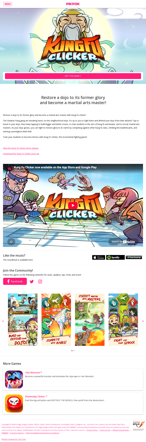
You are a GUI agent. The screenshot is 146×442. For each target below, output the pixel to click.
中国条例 (5, 433)
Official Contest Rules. (120, 430)
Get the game (73, 76)
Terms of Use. (105, 430)
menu (8, 4)
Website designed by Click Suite (14, 439)
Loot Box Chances (17, 433)
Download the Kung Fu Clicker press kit (21, 153)
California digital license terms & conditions (42, 433)
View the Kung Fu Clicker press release (20, 148)
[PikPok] (73, 4)
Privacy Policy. (92, 430)
